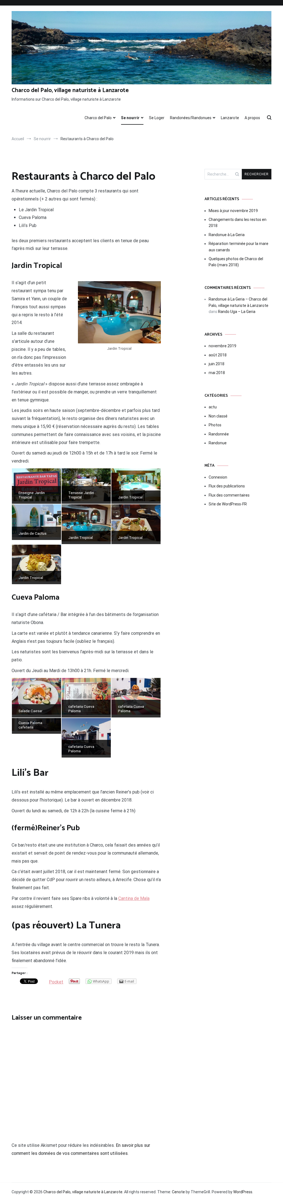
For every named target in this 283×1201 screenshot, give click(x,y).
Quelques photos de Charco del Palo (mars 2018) (236, 262)
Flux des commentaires (229, 495)
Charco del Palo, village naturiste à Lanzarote (70, 90)
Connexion (218, 477)
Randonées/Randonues (190, 118)
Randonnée (219, 434)
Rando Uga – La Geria (236, 311)
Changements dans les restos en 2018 (237, 222)
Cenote (178, 1192)
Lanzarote (230, 118)
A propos (252, 118)
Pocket (56, 982)
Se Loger (156, 118)
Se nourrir (130, 118)
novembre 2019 (222, 346)
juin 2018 (216, 364)
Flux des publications (227, 486)
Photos (215, 425)
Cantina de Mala (134, 898)
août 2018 (218, 355)
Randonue (218, 443)
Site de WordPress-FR (228, 504)
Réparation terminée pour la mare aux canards (238, 246)
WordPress (242, 1192)
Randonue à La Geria (227, 235)
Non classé (218, 416)
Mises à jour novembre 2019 (233, 210)
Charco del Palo (98, 118)
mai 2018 (217, 372)
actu (213, 407)
